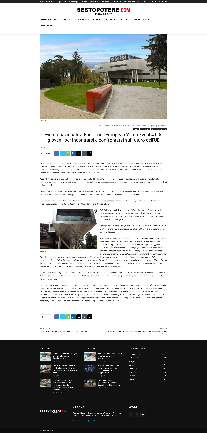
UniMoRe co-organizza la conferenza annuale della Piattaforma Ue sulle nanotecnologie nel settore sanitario (63, 385)
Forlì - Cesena (155, 129)
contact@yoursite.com (91, 421)
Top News (163, 129)
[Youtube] (166, 1)
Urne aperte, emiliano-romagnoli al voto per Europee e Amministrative (65, 356)
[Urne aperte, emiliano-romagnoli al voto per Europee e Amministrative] (45, 356)
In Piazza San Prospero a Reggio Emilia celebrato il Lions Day (64, 331)
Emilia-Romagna (144, 129)
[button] (164, 31)
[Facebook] (152, 1)
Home (100, 126)
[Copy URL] (89, 153)
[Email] (78, 153)
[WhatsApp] (67, 153)
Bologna (107, 126)
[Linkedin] (73, 153)
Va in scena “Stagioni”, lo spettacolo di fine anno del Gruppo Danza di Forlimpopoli (109, 382)
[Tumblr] (84, 153)
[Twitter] (159, 1)
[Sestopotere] (103, 11)
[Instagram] (156, 1)
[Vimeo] (162, 1)
